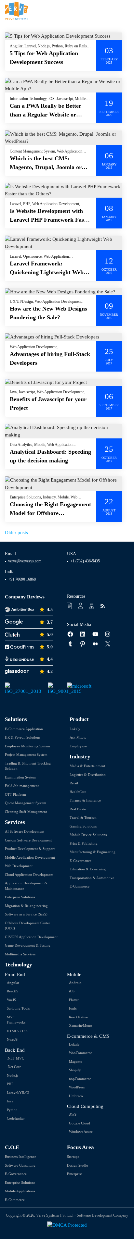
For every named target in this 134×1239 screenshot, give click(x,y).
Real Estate (78, 809)
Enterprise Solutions (20, 897)
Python (12, 1110)
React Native (78, 1017)
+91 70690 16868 (22, 579)
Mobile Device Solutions (88, 835)
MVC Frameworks (16, 1019)
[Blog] (103, 606)
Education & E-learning (88, 869)
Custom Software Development (28, 840)
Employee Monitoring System (27, 746)
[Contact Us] (81, 606)
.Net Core (14, 1067)
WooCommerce (80, 1053)
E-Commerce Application (24, 729)
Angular (13, 983)
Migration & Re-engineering (26, 906)
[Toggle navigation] (124, 11)
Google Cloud (79, 1123)
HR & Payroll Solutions (22, 737)
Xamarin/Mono (80, 1025)
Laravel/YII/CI (18, 1093)
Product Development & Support (30, 849)
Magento (75, 1061)
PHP (10, 1084)
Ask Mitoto (78, 737)
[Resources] (70, 606)
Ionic (73, 1008)
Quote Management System (25, 803)
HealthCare (78, 792)
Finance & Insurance (85, 800)
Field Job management (22, 786)
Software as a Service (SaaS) (26, 914)
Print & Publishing (84, 843)
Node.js (12, 1075)
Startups (73, 1157)
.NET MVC (15, 1058)
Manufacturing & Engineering (92, 852)
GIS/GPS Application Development (31, 937)
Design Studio (77, 1165)
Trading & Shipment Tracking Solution (28, 766)
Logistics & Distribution (88, 775)
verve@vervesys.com (24, 561)
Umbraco (76, 1096)
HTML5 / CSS (17, 1031)
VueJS (11, 1000)
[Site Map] (92, 606)
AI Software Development (24, 831)
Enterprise (74, 1174)
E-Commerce (79, 886)
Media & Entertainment (87, 766)
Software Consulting (20, 1165)
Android (75, 983)
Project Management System (26, 754)
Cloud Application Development (29, 875)
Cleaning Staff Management (26, 812)
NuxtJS (12, 1039)
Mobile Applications (20, 1191)
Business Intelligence (20, 1157)
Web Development (19, 866)
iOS (71, 991)
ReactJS (12, 991)
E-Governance (80, 861)
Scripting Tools (18, 1008)
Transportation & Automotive (92, 878)
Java (10, 1101)
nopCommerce (80, 1079)
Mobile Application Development (30, 857)
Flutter (74, 1000)
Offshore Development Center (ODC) (27, 925)
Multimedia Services (20, 954)
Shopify (75, 1070)
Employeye (78, 746)
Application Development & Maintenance (26, 885)
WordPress (77, 1087)
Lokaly (75, 729)
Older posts (16, 532)
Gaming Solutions (83, 826)
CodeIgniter (16, 1118)
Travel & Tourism (83, 817)
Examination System (20, 777)
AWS (72, 1114)
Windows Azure (81, 1132)
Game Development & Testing (27, 945)
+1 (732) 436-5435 (85, 561)
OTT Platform (15, 794)
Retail (74, 783)
